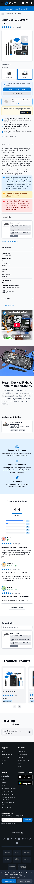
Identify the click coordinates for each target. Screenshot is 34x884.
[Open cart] (27, 3)
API (3, 763)
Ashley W (10, 563)
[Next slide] (19, 706)
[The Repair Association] (17, 843)
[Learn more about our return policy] (15, 136)
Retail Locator (22, 757)
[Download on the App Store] (25, 777)
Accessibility (5, 776)
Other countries (25, 881)
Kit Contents (6, 299)
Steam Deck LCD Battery (13, 14)
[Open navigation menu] (2, 3)
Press (19, 763)
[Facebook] (8, 839)
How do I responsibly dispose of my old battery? (14, 732)
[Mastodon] (23, 839)
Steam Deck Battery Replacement (16, 423)
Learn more (9, 201)
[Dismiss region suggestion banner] (31, 872)
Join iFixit (25, 112)
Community (21, 751)
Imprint (4, 779)
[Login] (31, 3)
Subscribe (28, 820)
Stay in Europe (17, 93)
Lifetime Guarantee (8, 791)
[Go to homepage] (11, 3)
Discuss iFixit (6, 757)
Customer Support (7, 754)
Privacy (4, 782)
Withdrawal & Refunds (9, 788)
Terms (3, 785)
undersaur (10, 587)
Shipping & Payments (8, 794)
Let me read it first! (9, 823)
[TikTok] (4, 839)
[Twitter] (11, 839)
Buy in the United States (17, 89)
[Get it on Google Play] (25, 783)
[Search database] (23, 3)
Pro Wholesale (22, 754)
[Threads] (30, 839)
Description (6, 144)
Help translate (15, 833)
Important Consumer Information (8, 798)
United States (8, 881)
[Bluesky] (26, 839)
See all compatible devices (10, 241)
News (19, 766)
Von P (9, 538)
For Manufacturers (24, 760)
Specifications (6, 247)
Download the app (25, 772)
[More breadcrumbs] (3, 14)
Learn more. (15, 103)
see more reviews (17, 608)
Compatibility (6, 217)
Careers (4, 760)
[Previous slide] (14, 706)
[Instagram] (15, 839)
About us (4, 751)
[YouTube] (19, 839)
